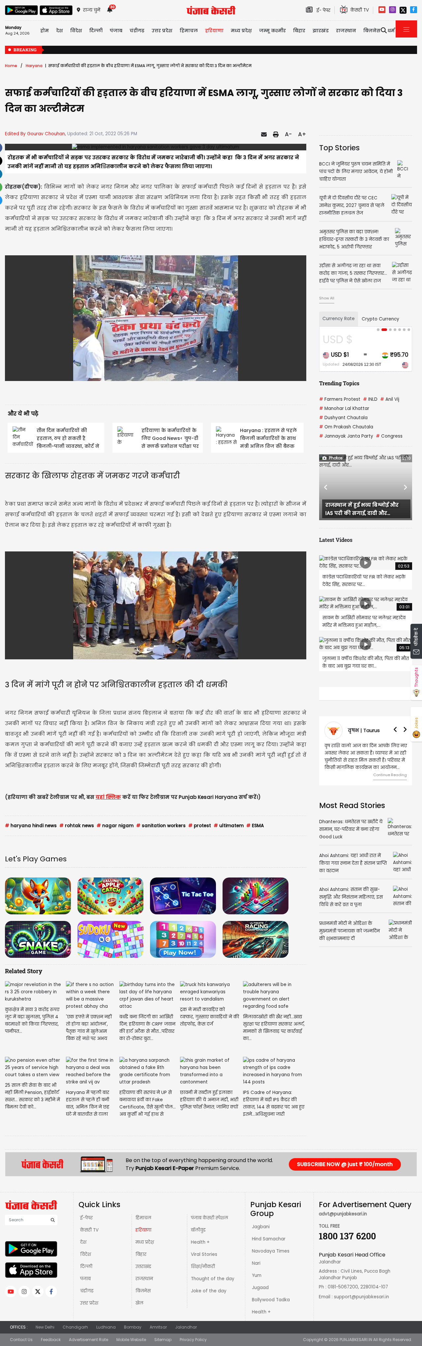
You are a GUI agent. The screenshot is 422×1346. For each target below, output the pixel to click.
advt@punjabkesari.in (343, 1214)
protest (199, 826)
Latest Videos (335, 539)
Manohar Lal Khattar (344, 408)
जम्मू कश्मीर (272, 30)
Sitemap (162, 1339)
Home (11, 65)
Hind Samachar (269, 1239)
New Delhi (45, 1327)
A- (288, 134)
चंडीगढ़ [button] (137, 30)
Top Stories (339, 147)
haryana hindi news (31, 826)
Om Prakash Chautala (346, 427)
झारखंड (321, 30)
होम (44, 30)
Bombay (132, 1327)
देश (83, 1242)
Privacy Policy (193, 1339)
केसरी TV (89, 1230)
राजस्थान (144, 1279)
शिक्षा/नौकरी (203, 1266)
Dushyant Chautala (343, 418)
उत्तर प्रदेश (162, 30)
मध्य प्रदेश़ (241, 30)
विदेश (85, 1254)
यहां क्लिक (108, 797)
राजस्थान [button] (346, 30)
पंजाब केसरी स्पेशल (209, 1218)
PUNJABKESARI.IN (356, 1339)
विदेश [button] (76, 30)
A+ (302, 134)
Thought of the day (212, 1279)
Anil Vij (389, 399)
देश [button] (59, 30)
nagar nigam (115, 826)
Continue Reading (390, 774)
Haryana (34, 65)
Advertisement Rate (88, 1339)
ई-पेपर (86, 1218)
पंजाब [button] (116, 30)
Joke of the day (208, 1291)
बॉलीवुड (198, 1230)
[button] (326, 487)
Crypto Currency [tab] (380, 319)
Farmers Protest (339, 399)
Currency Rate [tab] (338, 319)
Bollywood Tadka (271, 1300)
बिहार (299, 30)
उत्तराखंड (143, 1266)
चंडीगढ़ (86, 1291)
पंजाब (85, 1279)
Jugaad (260, 1287)
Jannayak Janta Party (346, 436)
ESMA (255, 826)
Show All (326, 298)
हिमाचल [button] (189, 30)
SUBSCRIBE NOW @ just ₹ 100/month (345, 1164)
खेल (139, 1303)
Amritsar (158, 1327)
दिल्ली (96, 30)
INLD (370, 399)
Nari (256, 1263)
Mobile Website (131, 1339)
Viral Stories (204, 1254)
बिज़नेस (143, 1291)
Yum (256, 1275)
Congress (389, 436)
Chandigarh (75, 1327)
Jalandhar (186, 1327)
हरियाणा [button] (214, 30)
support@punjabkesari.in (361, 1297)
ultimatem (229, 826)
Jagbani (261, 1227)
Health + (200, 1242)
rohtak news (76, 826)
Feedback (51, 1339)
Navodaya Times (270, 1251)
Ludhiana (106, 1327)
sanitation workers (161, 826)
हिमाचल (143, 1218)
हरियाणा (143, 1230)
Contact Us (21, 1339)
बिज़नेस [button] (371, 30)
